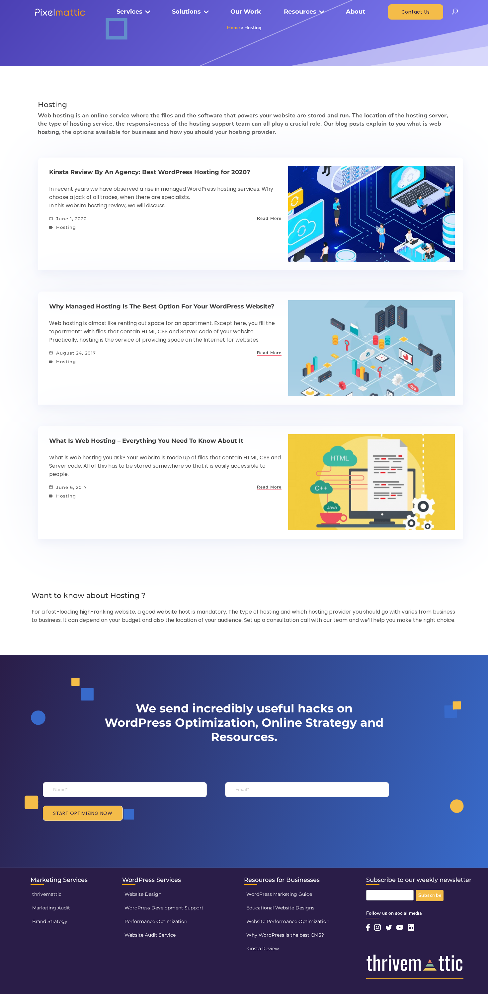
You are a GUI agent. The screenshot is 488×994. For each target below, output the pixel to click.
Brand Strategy (49, 921)
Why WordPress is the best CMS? (285, 935)
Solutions (186, 11)
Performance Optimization (155, 921)
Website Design (142, 894)
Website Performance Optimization (287, 921)
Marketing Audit (51, 908)
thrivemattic (46, 894)
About (355, 11)
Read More (269, 219)
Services (129, 11)
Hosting (65, 227)
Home (233, 28)
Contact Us (415, 12)
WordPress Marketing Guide (279, 894)
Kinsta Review (262, 949)
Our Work (245, 11)
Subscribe (430, 895)
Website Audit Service (150, 935)
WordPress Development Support (163, 908)
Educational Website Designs (280, 908)
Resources (300, 11)
